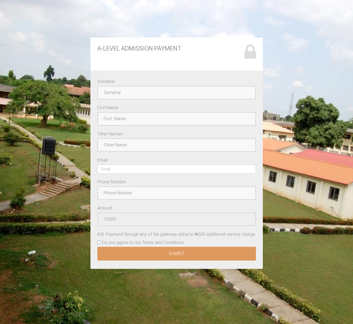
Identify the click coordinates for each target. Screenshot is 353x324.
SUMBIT (176, 253)
